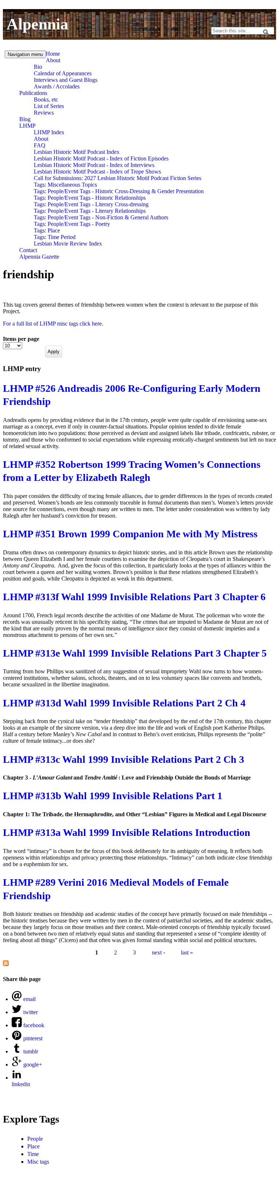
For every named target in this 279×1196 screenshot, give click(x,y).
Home (53, 54)
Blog (25, 119)
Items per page (21, 339)
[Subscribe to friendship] (6, 964)
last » (187, 952)
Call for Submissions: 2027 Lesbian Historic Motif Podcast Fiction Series (117, 178)
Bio (38, 67)
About (53, 60)
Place (33, 1146)
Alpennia (37, 24)
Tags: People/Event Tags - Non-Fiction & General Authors (101, 217)
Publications (33, 93)
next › (158, 952)
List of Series (49, 106)
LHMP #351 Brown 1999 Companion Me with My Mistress (130, 533)
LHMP (27, 126)
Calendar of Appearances (63, 73)
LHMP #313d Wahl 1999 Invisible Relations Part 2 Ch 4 (124, 703)
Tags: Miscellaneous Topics (65, 185)
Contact (28, 250)
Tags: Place (47, 230)
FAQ (39, 145)
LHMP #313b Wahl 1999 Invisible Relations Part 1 (112, 795)
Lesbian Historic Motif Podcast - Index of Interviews (94, 165)
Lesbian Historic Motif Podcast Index (77, 152)
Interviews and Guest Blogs (65, 80)
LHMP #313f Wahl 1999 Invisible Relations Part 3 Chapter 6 (134, 596)
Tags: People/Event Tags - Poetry (72, 224)
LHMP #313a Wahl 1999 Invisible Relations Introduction (126, 832)
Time (33, 1154)
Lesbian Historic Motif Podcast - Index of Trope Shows (97, 171)
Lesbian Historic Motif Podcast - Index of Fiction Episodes (101, 158)
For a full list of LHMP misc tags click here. (53, 323)
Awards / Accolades (57, 86)
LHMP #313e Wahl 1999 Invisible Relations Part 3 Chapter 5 (135, 653)
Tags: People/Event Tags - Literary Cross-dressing (91, 204)
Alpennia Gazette (39, 257)
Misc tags (38, 1162)
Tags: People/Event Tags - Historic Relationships (90, 198)
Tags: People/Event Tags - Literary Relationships (90, 211)
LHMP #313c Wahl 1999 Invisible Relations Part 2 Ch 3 (123, 759)
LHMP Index (49, 132)
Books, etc (46, 99)
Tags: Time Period (55, 237)
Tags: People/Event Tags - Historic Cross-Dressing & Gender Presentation (119, 191)
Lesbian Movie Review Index (68, 243)
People (35, 1139)
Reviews (44, 112)
